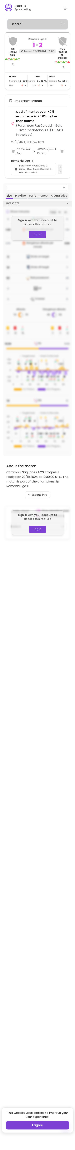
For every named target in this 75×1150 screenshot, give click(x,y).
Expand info (39, 495)
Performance (38, 196)
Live (9, 196)
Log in (37, 234)
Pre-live (20, 196)
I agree (37, 1125)
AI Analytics (59, 196)
